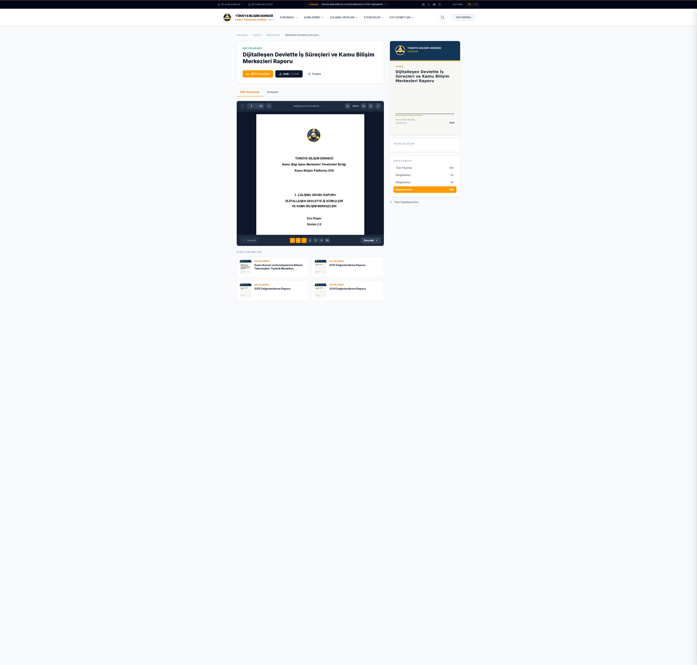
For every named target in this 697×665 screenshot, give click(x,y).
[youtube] (434, 4)
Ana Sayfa (242, 35)
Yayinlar (257, 35)
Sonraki (369, 240)
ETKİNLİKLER (372, 17)
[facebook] (423, 4)
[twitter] (428, 4)
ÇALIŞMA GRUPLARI (342, 17)
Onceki (251, 240)
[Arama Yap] (442, 17)
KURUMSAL (287, 17)
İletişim (457, 4)
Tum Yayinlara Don (406, 202)
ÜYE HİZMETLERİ (400, 17)
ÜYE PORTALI (463, 17)
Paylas (316, 73)
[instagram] (439, 4)
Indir (291, 73)
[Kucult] (347, 106)
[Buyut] (363, 106)
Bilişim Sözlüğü (262, 4)
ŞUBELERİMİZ (312, 17)
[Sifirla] (371, 106)
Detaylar (272, 92)
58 (327, 240)
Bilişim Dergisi (231, 4)
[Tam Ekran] (378, 106)
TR (469, 4)
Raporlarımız (273, 35)
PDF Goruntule (260, 73)
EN (476, 4)
